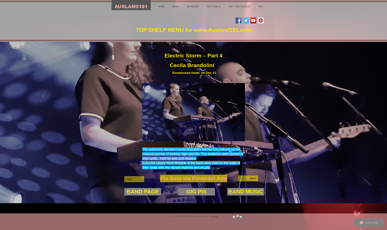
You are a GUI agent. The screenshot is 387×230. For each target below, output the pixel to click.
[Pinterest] (261, 20)
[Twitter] (246, 20)
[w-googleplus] (234, 217)
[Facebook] (238, 20)
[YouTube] (253, 20)
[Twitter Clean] (237, 216)
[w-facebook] (241, 217)
